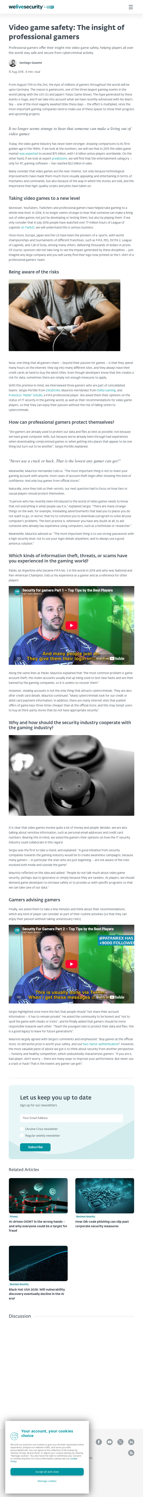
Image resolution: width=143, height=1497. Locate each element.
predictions (59, 158)
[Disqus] (71, 1371)
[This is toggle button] (131, 7)
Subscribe (35, 1147)
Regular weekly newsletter (42, 1136)
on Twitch (27, 227)
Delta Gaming (106, 390)
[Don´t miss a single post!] (131, 1453)
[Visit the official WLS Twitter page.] (120, 1442)
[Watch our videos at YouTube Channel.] (110, 1442)
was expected (28, 153)
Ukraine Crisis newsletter (41, 1129)
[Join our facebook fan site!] (99, 1442)
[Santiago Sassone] (14, 63)
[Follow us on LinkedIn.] (131, 1442)
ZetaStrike (53, 390)
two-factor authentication (100, 1044)
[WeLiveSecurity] (31, 6)
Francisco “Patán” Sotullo (25, 395)
